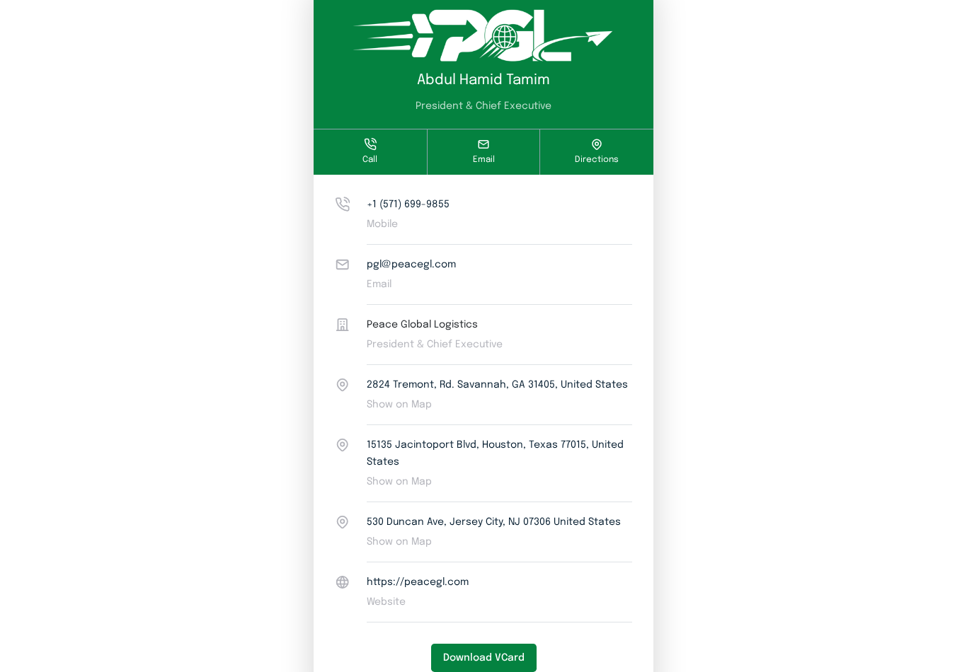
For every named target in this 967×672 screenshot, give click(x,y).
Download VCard (484, 658)
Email (484, 160)
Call (369, 160)
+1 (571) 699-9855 (408, 204)
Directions (597, 160)
